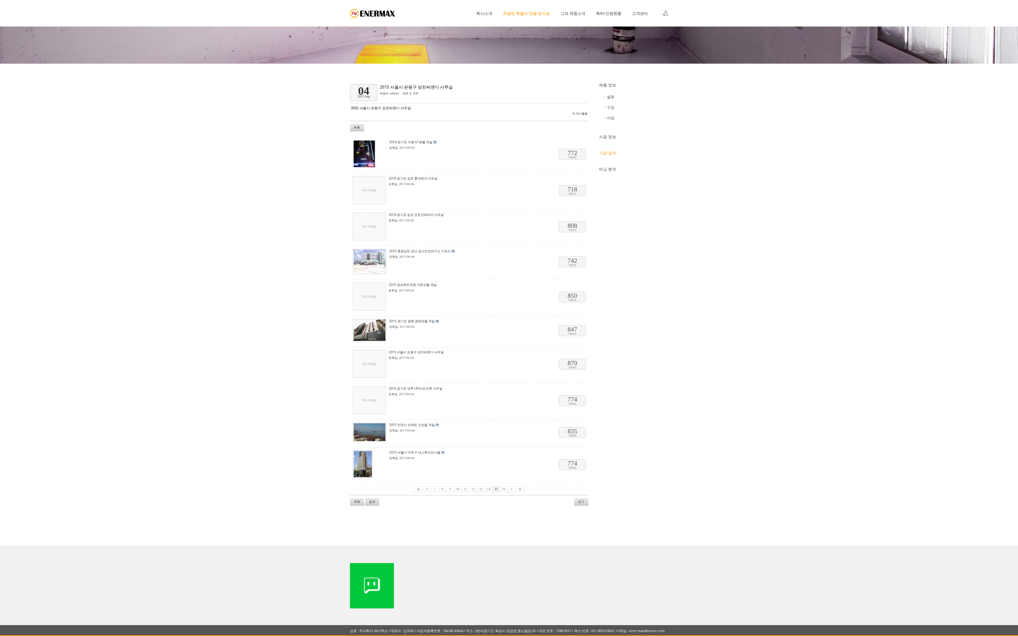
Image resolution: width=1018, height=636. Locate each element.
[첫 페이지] (418, 489)
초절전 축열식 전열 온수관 (526, 13)
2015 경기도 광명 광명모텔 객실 (412, 321)
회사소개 (484, 13)
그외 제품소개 (572, 13)
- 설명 (609, 96)
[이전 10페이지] (427, 489)
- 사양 (609, 117)
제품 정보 (607, 85)
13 (480, 489)
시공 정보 (607, 136)
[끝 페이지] (520, 489)
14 (488, 489)
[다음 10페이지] (511, 489)
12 (473, 489)
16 (504, 489)
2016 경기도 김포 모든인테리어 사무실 (416, 214)
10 (457, 489)
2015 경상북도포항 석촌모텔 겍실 (413, 284)
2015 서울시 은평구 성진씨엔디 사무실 (416, 87)
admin (394, 93)
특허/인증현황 (608, 13)
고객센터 (640, 13)
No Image (369, 190)
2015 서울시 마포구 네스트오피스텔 (414, 452)
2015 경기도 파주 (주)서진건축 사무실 (415, 388)
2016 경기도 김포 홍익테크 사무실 (413, 178)
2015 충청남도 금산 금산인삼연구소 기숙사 (420, 251)
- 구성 (609, 107)
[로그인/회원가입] (665, 13)
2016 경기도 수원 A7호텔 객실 (410, 142)
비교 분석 (607, 169)
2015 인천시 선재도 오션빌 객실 (412, 424)
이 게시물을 (579, 113)
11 (465, 489)
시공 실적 (607, 152)
